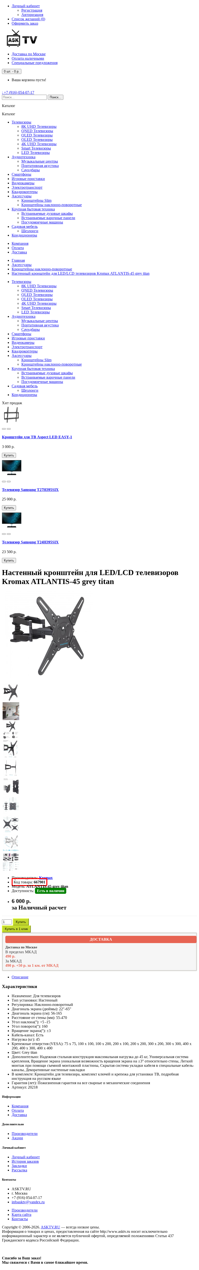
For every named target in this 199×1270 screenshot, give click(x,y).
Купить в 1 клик (16, 929)
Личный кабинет (26, 1157)
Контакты (20, 1219)
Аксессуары (22, 196)
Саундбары (30, 170)
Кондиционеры (24, 235)
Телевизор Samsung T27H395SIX (30, 490)
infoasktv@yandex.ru (28, 1202)
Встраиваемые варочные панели (48, 218)
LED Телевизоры (35, 153)
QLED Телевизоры (37, 135)
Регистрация (31, 10)
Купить (9, 455)
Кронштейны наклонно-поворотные (51, 205)
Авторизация (32, 15)
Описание (20, 977)
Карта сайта (21, 1214)
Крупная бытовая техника (33, 209)
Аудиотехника (23, 157)
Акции (17, 1138)
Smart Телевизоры (36, 148)
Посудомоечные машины (42, 222)
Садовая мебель (25, 226)
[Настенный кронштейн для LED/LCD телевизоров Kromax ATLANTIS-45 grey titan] (49, 677)
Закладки (19, 1166)
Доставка (29, 54)
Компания (20, 243)
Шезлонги (29, 231)
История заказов (25, 1161)
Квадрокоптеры (25, 192)
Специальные (35, 63)
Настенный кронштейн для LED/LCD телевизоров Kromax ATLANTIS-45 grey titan (80, 273)
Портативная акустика (40, 166)
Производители (25, 1134)
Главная (18, 260)
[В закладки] (4, 429)
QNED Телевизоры (37, 131)
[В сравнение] (9, 429)
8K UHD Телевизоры (39, 126)
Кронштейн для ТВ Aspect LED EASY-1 (37, 437)
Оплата (28, 58)
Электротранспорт (27, 187)
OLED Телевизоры (37, 139)
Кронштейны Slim (36, 200)
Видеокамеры (23, 183)
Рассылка (19, 1170)
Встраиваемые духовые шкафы (47, 213)
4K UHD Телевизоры (39, 144)
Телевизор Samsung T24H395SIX (30, 542)
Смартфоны (21, 174)
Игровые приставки (28, 179)
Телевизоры (21, 122)
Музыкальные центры (39, 161)
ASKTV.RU (50, 1227)
